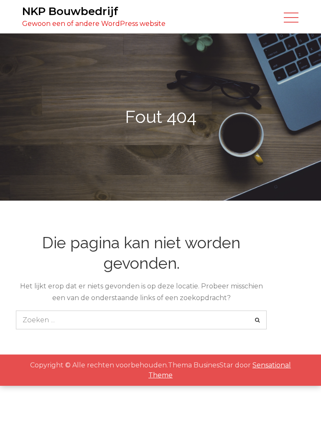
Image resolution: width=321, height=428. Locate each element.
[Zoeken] (257, 320)
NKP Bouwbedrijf (70, 11)
